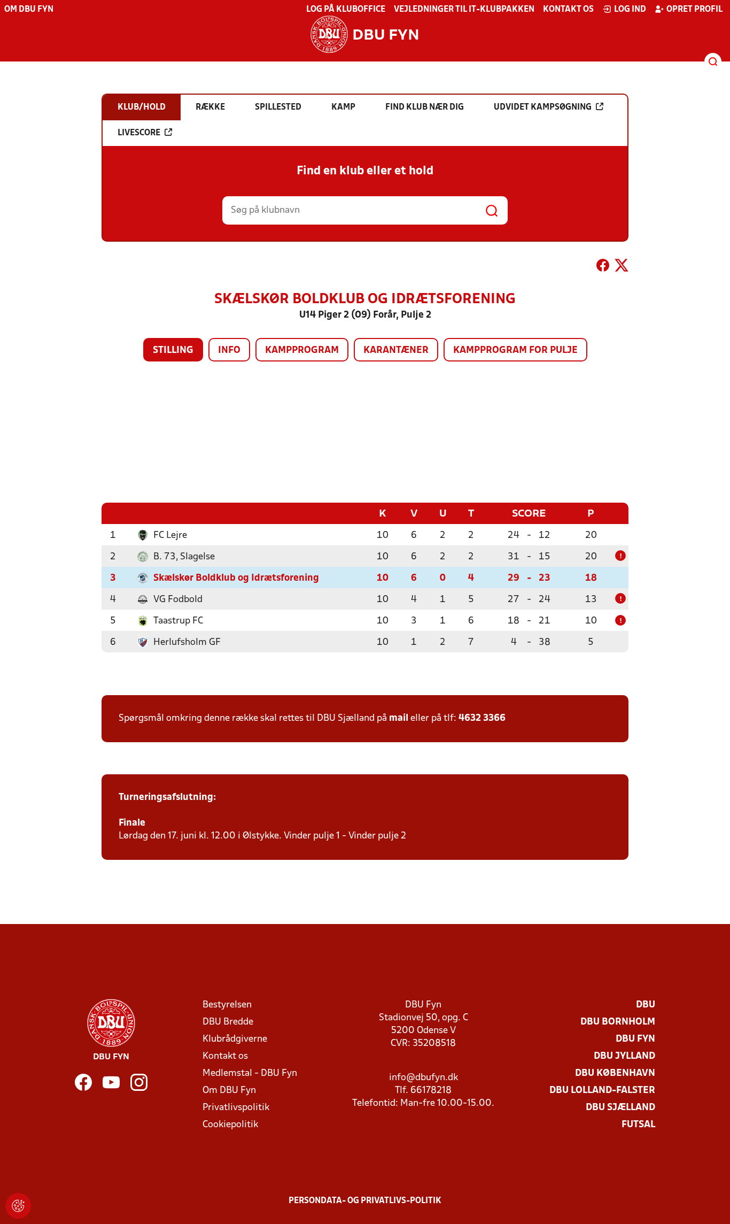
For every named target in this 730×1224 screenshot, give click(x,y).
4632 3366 (482, 718)
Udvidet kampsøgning (543, 107)
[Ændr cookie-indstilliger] (18, 1206)
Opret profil (694, 9)
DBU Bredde (228, 1022)
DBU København (615, 1073)
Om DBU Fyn (28, 9)
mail (398, 718)
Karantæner (396, 350)
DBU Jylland (624, 1056)
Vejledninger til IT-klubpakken (464, 9)
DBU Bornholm (617, 1022)
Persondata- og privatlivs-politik (365, 1201)
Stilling (173, 350)
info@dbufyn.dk (423, 1077)
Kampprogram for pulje (515, 350)
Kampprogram (302, 350)
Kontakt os (568, 9)
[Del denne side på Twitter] (621, 267)
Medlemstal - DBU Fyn (250, 1073)
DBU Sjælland (620, 1107)
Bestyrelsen (227, 1005)
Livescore (139, 133)
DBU (645, 1005)
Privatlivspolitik (236, 1107)
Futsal (638, 1124)
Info (229, 350)
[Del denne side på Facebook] (602, 267)
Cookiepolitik (230, 1124)
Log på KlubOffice (345, 9)
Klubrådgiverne (235, 1039)
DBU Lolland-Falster (602, 1090)
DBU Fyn (635, 1039)
